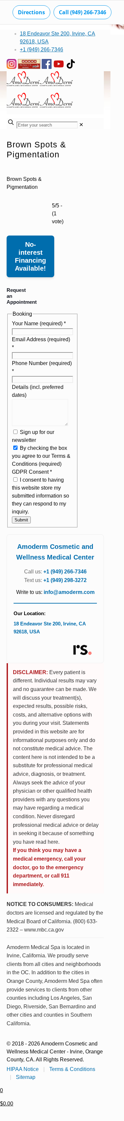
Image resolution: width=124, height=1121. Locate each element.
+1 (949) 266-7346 (41, 49)
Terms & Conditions (72, 1069)
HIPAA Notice (23, 1069)
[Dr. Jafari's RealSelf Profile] (82, 650)
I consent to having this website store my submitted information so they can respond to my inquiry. (40, 495)
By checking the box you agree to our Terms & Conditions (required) (41, 456)
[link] (81, 125)
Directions (31, 12)
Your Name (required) (39, 323)
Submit (21, 519)
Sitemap (25, 1077)
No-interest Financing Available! (30, 256)
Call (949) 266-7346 (82, 12)
